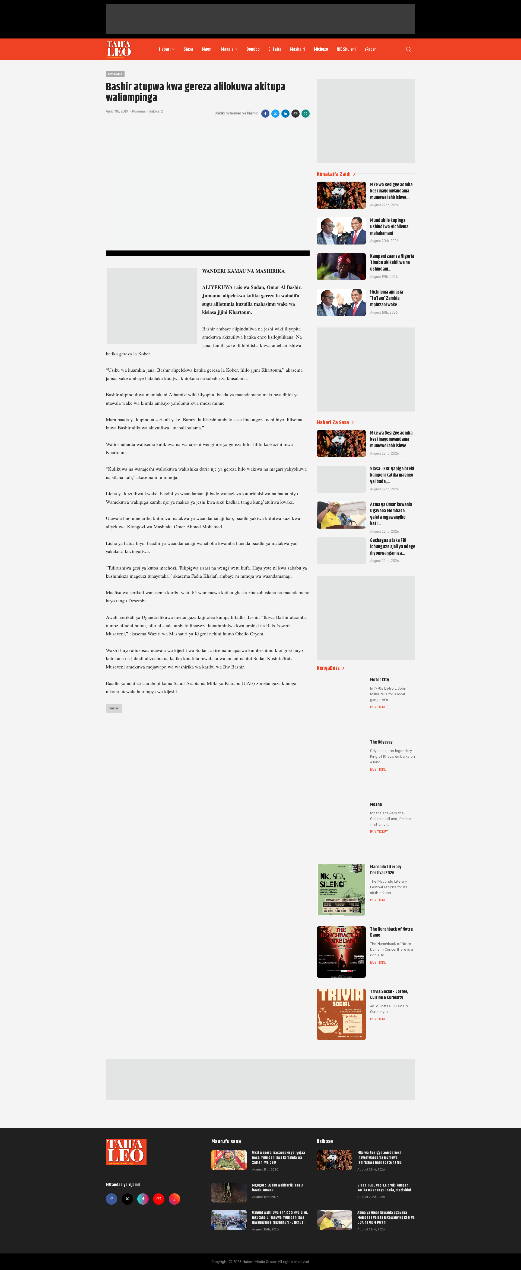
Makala (227, 49)
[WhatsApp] (305, 114)
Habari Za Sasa (333, 422)
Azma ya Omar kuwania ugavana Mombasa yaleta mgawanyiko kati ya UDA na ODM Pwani (386, 1217)
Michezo (321, 49)
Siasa (188, 49)
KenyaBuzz (328, 668)
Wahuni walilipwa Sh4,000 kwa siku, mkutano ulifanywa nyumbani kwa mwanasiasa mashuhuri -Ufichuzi (280, 1217)
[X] (275, 114)
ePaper (370, 49)
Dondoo (253, 49)
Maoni (207, 49)
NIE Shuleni (346, 49)
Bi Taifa (274, 49)
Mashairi (297, 49)
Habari (165, 49)
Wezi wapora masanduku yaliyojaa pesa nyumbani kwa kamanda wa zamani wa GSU (278, 1157)
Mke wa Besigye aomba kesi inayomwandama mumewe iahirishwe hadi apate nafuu (379, 1157)
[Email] (295, 114)
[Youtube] (158, 1199)
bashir (114, 708)
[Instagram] (174, 1199)
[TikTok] (143, 1199)
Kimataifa (115, 74)
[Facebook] (265, 114)
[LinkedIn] (285, 114)
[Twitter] (127, 1199)
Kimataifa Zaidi (334, 174)
